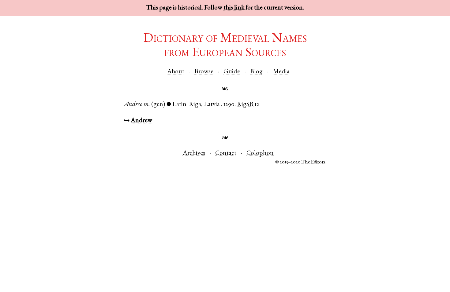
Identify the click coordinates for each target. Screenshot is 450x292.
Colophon (260, 153)
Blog (256, 72)
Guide (231, 72)
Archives (194, 153)
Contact (225, 153)
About (175, 72)
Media (281, 72)
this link (233, 8)
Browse (203, 72)
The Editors (313, 162)
